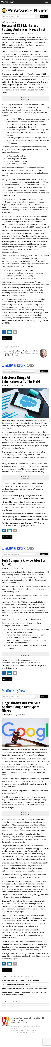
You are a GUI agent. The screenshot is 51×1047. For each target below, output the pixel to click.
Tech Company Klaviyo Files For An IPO (16, 984)
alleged (39, 822)
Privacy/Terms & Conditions (20, 1023)
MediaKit (27, 1018)
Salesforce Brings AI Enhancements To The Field (20, 980)
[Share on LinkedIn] (9, 332)
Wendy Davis (8, 715)
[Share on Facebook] (4, 332)
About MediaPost (16, 1018)
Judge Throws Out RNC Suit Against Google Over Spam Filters (25, 988)
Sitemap (21, 1020)
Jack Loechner (9, 33)
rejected (5, 944)
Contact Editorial (37, 1018)
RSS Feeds (14, 1020)
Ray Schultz (8, 385)
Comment (7, 338)
